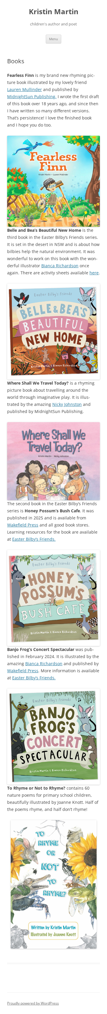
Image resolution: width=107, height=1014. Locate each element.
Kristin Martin (53, 11)
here (94, 273)
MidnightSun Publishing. (31, 96)
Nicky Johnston (67, 404)
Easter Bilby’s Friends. (34, 539)
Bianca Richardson (59, 265)
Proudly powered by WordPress (33, 1003)
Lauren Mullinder (24, 89)
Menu (53, 39)
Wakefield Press (22, 525)
